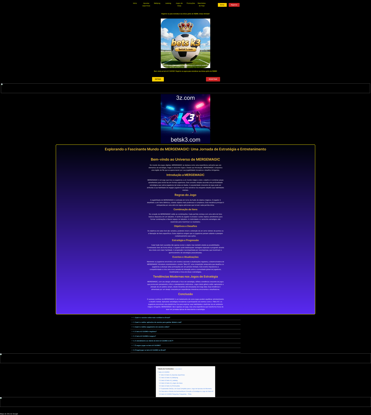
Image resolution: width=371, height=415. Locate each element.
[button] (185, 317)
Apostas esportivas (146, 4)
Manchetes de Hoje (202, 4)
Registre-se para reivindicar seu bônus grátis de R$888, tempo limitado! (185, 14)
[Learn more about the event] (185, 88)
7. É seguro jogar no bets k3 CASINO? (147, 345)
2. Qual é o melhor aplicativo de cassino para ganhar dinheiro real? (157, 322)
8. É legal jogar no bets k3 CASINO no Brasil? (149, 350)
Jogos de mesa (179, 4)
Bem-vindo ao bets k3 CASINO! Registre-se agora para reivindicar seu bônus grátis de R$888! (185, 71)
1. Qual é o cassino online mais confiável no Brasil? (151, 318)
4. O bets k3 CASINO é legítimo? (145, 331)
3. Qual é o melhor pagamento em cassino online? (151, 327)
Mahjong (157, 3)
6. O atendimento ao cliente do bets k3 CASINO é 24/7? (153, 341)
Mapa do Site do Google (9, 414)
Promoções (191, 3)
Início (135, 3)
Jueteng (168, 3)
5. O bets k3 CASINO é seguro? (144, 336)
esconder (178, 369)
